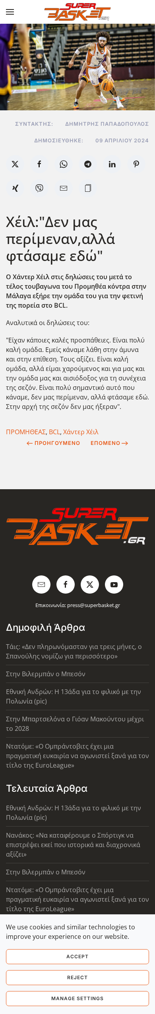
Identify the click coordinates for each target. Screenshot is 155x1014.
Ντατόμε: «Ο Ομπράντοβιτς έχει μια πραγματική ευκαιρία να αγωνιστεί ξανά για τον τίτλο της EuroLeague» (77, 756)
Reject (77, 977)
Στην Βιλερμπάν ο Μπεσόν (45, 674)
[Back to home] (78, 12)
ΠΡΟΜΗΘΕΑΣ (26, 432)
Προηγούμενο (57, 443)
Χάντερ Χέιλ (81, 432)
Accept (77, 956)
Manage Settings (77, 998)
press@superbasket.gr (93, 605)
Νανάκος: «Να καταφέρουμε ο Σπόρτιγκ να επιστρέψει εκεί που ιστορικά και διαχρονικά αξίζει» (73, 845)
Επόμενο (105, 443)
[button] (10, 12)
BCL (54, 432)
